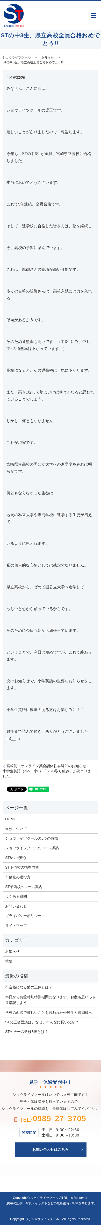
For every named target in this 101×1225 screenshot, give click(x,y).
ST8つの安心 (15, 858)
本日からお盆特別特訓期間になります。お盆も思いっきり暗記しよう (50, 1000)
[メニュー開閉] (93, 15)
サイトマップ (16, 925)
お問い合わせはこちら (50, 1149)
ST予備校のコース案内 (23, 887)
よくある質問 (16, 896)
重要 (8, 961)
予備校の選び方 (18, 877)
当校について (16, 829)
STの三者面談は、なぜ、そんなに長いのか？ (42, 1022)
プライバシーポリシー (23, 916)
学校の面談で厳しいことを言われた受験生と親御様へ (48, 1012)
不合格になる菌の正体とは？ (28, 987)
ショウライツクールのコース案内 (32, 848)
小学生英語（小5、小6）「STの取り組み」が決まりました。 (47, 773)
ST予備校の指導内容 (22, 867)
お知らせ (47, 57)
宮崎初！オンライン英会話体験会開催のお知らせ (46, 766)
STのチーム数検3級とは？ (26, 1032)
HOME (10, 819)
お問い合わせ (16, 906)
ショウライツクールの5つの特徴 (31, 838)
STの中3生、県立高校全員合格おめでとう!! (33, 62)
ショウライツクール (17, 57)
